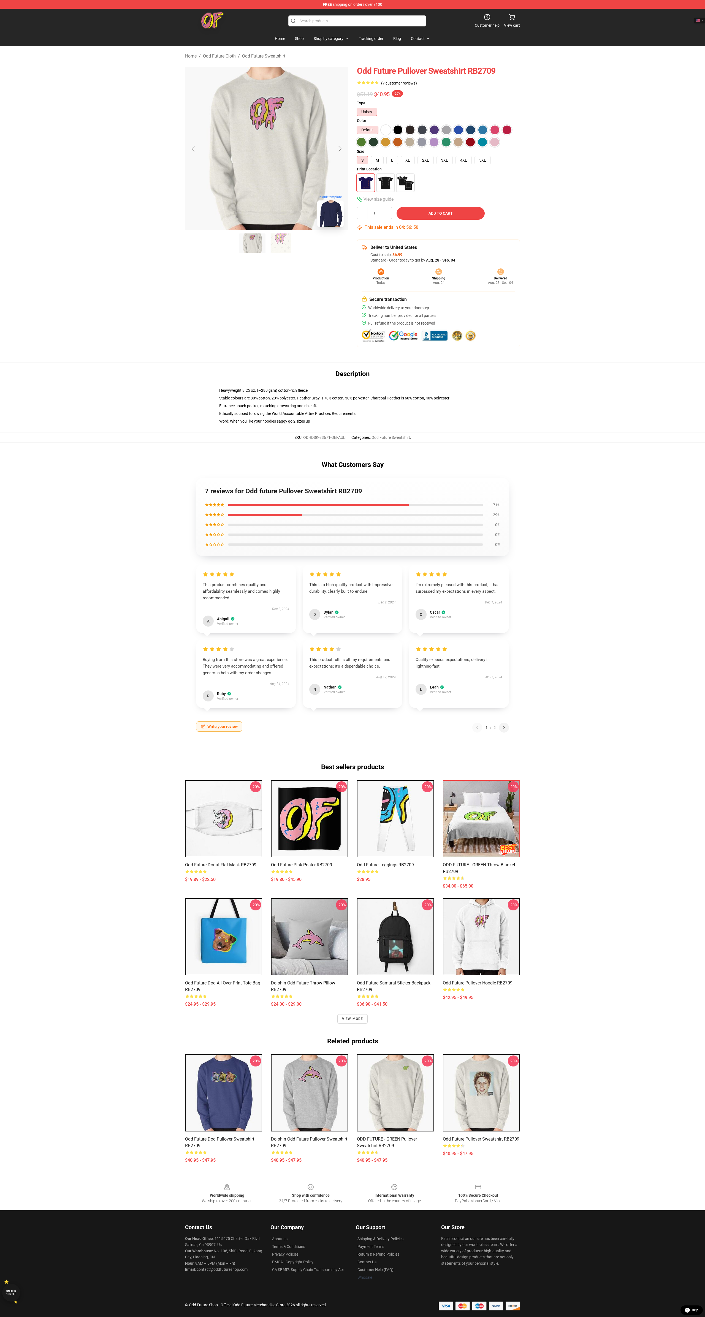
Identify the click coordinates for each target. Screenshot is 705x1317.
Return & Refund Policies (378, 1254)
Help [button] (695, 1310)
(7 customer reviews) (399, 83)
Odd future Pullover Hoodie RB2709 (478, 983)
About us (280, 1239)
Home (191, 56)
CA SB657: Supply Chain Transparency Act (308, 1269)
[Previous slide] (193, 148)
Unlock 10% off (11, 1293)
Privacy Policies (285, 1254)
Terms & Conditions (288, 1246)
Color (361, 120)
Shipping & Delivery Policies (380, 1239)
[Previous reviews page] (477, 728)
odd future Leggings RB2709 (385, 864)
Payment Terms (370, 1246)
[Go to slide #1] (252, 243)
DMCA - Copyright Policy (292, 1262)
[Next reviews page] (504, 728)
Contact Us (366, 1262)
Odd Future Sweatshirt (263, 56)
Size (360, 151)
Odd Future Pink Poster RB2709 (301, 864)
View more (352, 1019)
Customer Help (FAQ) (375, 1269)
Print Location (369, 169)
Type (361, 103)
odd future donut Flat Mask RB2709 (220, 864)
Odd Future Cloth (219, 56)
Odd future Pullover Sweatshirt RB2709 (481, 1139)
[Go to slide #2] (281, 243)
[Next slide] (339, 148)
